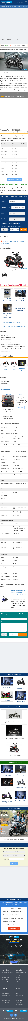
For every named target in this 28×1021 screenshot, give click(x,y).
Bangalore (4, 972)
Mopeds (18, 979)
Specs (18, 45)
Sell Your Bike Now (14, 928)
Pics (15, 45)
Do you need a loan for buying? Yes (10, 223)
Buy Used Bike (8, 6)
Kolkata (4, 984)
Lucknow (7, 979)
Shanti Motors (8, 394)
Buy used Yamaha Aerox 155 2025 (11, 322)
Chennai (4, 977)
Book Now (23, 229)
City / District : (4, 219)
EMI (11, 45)
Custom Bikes (19, 984)
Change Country (19, 1004)
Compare (19, 94)
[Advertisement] (14, 23)
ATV (17, 982)
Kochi (8, 977)
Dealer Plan (19, 6)
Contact (18, 998)
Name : (3, 201)
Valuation (14, 6)
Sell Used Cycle (5, 1002)
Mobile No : (4, 207)
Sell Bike (3, 6)
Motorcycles (19, 975)
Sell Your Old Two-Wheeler (14, 899)
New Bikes (25, 6)
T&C (17, 1002)
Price (2, 45)
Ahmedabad (5, 982)
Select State (17, 2)
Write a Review (20, 96)
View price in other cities (14, 179)
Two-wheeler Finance (7, 991)
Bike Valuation (5, 993)
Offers (7, 45)
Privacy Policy (22, 1002)
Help (17, 995)
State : (3, 213)
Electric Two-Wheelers (21, 972)
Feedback (23, 998)
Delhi (3, 979)
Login (22, 2)
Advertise (21, 995)
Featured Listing (5, 998)
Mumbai (4, 975)
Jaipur (10, 982)
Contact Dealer (20, 407)
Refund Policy (19, 1000)
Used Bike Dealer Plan (7, 1000)
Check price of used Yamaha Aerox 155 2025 (14, 326)
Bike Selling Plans (6, 995)
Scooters (18, 977)
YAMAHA (20, 394)
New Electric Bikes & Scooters (14, 762)
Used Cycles (9, 984)
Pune (8, 975)
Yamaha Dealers (5, 389)
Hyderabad (10, 972)
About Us (18, 991)
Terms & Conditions (17, 226)
